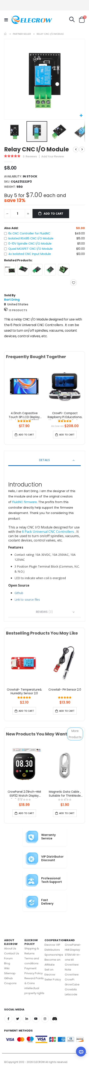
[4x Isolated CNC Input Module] (63, 269)
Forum (8, 958)
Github (8, 978)
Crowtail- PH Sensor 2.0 (64, 690)
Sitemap (10, 973)
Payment (30, 968)
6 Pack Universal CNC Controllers (48, 531)
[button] (81, 115)
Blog (7, 963)
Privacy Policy (33, 973)
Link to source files (27, 599)
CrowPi (69, 979)
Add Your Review (52, 156)
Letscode (71, 994)
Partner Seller (22, 34)
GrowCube (72, 984)
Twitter (17, 1019)
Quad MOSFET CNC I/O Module (30, 249)
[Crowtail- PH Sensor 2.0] (65, 663)
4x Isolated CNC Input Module (29, 254)
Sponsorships (53, 955)
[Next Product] (82, 149)
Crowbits (71, 989)
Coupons (10, 983)
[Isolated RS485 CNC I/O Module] (23, 269)
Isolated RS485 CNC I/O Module (30, 238)
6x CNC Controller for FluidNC (29, 233)
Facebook (8, 1019)
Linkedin (26, 1019)
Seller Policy (52, 979)
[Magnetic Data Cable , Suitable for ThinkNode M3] (65, 765)
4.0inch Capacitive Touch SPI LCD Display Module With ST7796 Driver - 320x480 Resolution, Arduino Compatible (24, 415)
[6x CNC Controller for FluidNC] (10, 269)
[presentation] (9, 391)
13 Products (18, 310)
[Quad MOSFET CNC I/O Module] (50, 269)
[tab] (44, 460)
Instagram (45, 1019)
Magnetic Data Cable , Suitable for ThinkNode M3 (65, 794)
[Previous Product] (76, 149)
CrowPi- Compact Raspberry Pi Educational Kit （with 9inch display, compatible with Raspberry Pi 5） (65, 415)
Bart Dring (12, 300)
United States (17, 304)
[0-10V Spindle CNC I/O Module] (36, 269)
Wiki (7, 968)
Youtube (36, 1019)
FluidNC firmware (24, 502)
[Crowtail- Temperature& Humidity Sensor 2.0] (24, 663)
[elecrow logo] (19, 19)
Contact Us (11, 953)
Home (5, 33)
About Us (10, 948)
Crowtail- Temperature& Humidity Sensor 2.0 (24, 692)
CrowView (72, 975)
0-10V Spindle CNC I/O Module (30, 243)
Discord (54, 1019)
